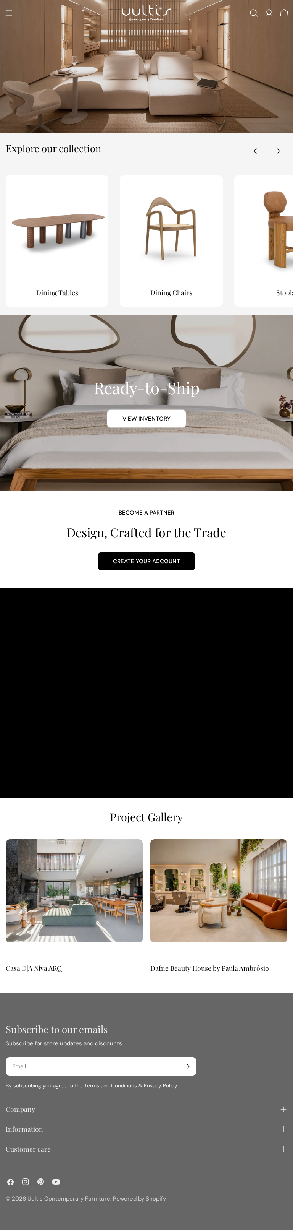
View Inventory (146, 418)
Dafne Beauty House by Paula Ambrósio (209, 968)
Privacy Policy (160, 1085)
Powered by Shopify (139, 1198)
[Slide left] (255, 151)
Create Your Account (146, 561)
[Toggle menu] (8, 13)
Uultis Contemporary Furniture (68, 1198)
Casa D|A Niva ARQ (34, 968)
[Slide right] (278, 151)
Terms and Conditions (110, 1085)
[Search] (253, 13)
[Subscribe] (188, 1066)
